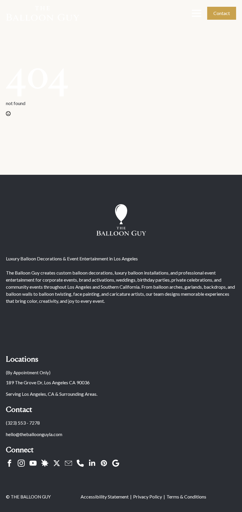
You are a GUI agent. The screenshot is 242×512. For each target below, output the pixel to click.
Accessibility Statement (105, 496)
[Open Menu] (196, 13)
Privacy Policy (147, 496)
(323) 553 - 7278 (23, 422)
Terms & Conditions (186, 496)
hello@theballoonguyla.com (34, 434)
